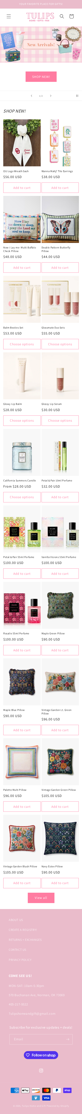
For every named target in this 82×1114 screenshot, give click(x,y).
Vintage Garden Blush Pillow (20, 866)
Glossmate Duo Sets (53, 327)
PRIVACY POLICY (20, 960)
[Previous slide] (31, 96)
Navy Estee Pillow (52, 866)
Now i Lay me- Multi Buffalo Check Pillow (19, 249)
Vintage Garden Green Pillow (59, 789)
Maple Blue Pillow (14, 710)
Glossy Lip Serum (52, 404)
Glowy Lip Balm (12, 404)
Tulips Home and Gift (34, 1105)
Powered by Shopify (58, 1105)
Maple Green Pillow (53, 633)
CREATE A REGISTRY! (23, 930)
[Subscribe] (67, 1039)
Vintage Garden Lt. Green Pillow (57, 711)
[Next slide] (51, 96)
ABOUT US (16, 920)
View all (41, 898)
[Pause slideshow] (77, 96)
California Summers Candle (19, 480)
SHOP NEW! (41, 77)
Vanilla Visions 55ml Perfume (59, 557)
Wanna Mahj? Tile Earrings (57, 171)
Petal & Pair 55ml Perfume (18, 557)
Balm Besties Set (13, 327)
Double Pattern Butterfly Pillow (56, 249)
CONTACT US (17, 950)
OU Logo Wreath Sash (15, 171)
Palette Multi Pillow (15, 789)
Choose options (22, 344)
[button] (9, 16)
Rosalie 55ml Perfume (16, 633)
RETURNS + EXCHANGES (25, 940)
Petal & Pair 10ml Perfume (57, 480)
